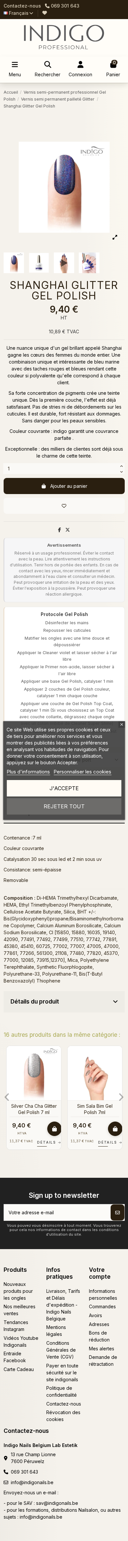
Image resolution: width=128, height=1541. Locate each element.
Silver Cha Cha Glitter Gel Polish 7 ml (34, 1109)
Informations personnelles (103, 1294)
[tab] (64, 1002)
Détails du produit (35, 1001)
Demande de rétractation (103, 1360)
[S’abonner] (117, 1212)
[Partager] (59, 530)
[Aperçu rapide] (56, 1067)
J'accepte (64, 788)
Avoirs (95, 1315)
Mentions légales (56, 1330)
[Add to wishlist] (64, 506)
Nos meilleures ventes (19, 1310)
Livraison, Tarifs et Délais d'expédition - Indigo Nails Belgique (63, 1304)
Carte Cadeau (19, 1369)
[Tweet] (67, 530)
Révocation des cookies (63, 1416)
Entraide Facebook (15, 1357)
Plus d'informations (28, 772)
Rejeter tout (64, 806)
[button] (7, 1097)
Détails (49, 1142)
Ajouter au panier (68, 486)
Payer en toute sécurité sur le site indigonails (62, 1372)
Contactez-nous (22, 6)
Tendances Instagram (16, 1325)
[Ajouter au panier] (54, 1129)
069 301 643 (24, 1472)
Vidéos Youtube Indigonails (21, 1341)
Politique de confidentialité (61, 1391)
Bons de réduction (99, 1336)
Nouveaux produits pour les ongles (18, 1291)
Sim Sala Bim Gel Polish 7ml (95, 1109)
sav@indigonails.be (57, 1503)
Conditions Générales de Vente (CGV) (61, 1350)
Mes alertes (101, 1348)
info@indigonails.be (32, 1482)
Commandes (102, 1306)
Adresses (99, 1324)
